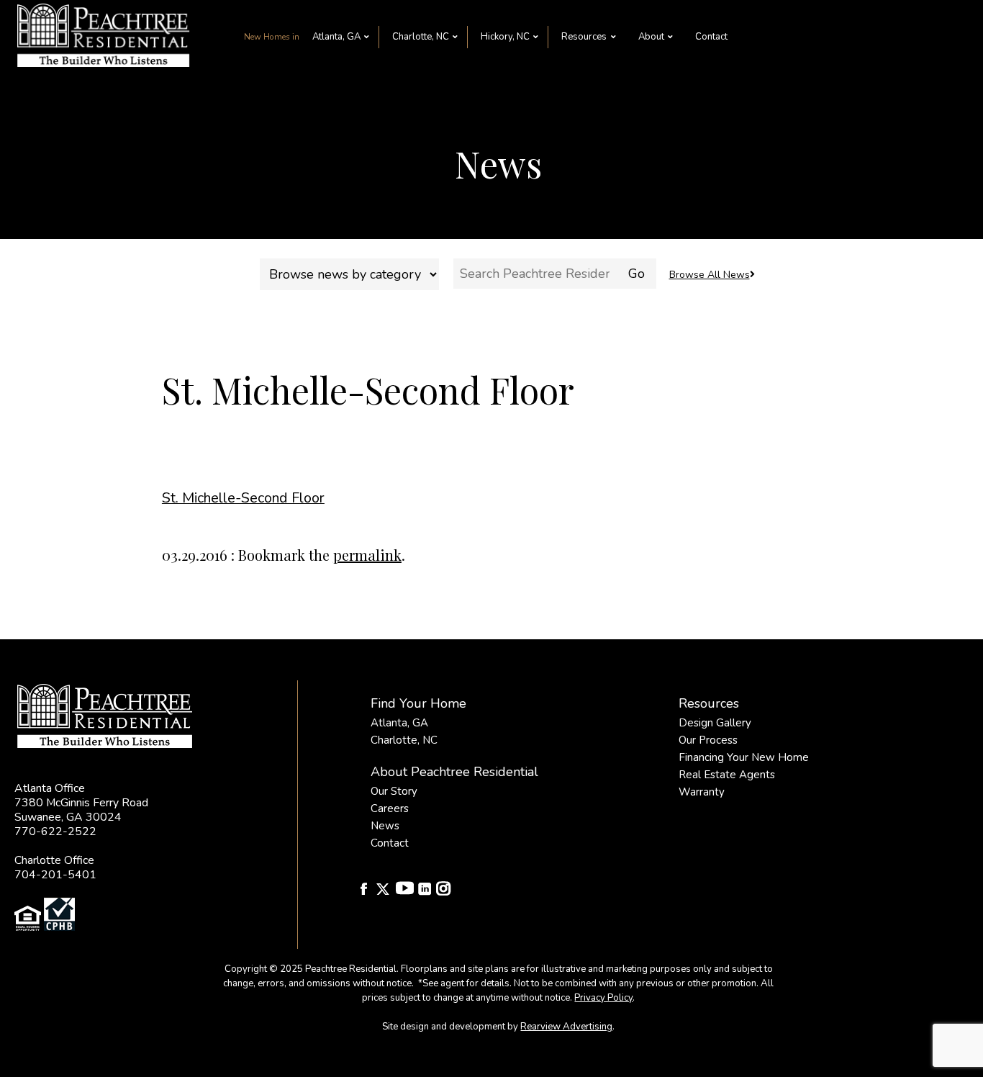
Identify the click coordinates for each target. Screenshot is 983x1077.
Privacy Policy (603, 997)
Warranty (702, 792)
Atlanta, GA (336, 36)
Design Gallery (715, 723)
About (651, 36)
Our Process (708, 740)
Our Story (394, 791)
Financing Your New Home (744, 757)
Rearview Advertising (566, 1026)
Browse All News (709, 274)
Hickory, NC (505, 36)
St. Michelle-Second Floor (243, 498)
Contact (711, 36)
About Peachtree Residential (454, 771)
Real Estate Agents (727, 774)
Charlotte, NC (420, 36)
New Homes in (271, 36)
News (385, 826)
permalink (367, 554)
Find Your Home (418, 703)
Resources (584, 36)
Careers (390, 808)
